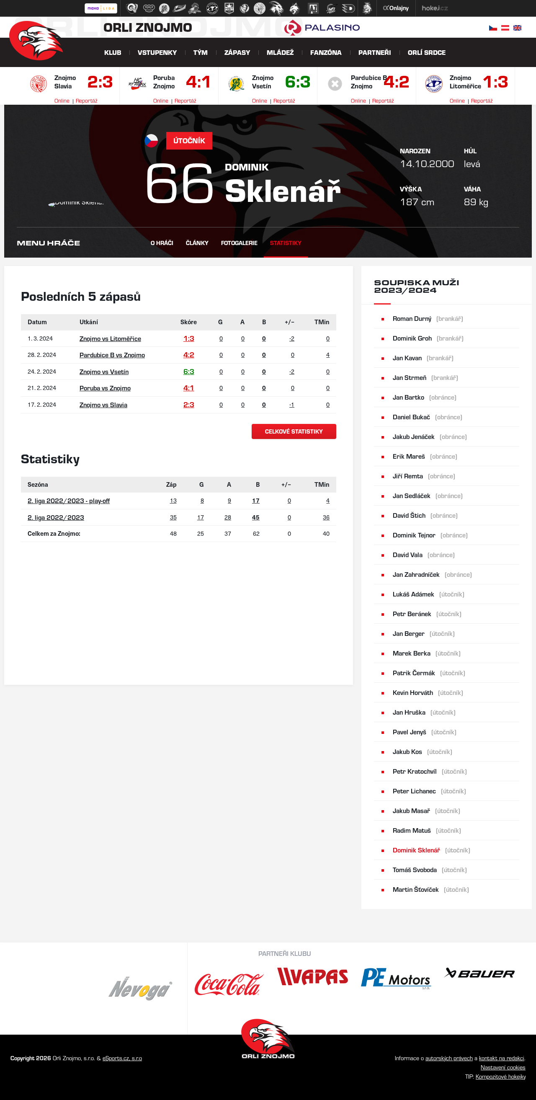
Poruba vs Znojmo (105, 387)
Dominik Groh (428, 337)
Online (62, 100)
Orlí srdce (427, 52)
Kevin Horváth (428, 692)
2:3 (99, 82)
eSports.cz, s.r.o (122, 1058)
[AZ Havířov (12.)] (313, 8)
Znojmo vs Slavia (103, 404)
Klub (112, 52)
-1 (291, 404)
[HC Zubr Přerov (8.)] (244, 8)
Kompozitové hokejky (501, 1076)
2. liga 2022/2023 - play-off (69, 500)
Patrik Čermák (429, 672)
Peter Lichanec (429, 790)
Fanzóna (326, 52)
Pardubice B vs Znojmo (112, 354)
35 (173, 517)
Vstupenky (157, 52)
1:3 (494, 82)
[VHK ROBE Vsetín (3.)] (164, 8)
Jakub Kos (422, 751)
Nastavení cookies (503, 1067)
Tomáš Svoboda (430, 869)
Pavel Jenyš (424, 731)
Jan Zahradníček (432, 574)
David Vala (424, 554)
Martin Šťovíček (431, 889)
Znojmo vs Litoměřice (110, 338)
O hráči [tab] (162, 243)
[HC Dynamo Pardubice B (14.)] (348, 8)
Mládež (280, 52)
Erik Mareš (425, 456)
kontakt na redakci (501, 1058)
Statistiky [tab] (286, 243)
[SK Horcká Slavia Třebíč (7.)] (229, 8)
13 (173, 500)
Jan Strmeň (425, 377)
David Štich (425, 515)
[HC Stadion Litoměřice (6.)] (212, 8)
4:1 (198, 82)
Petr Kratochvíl (430, 771)
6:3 (297, 82)
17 (200, 517)
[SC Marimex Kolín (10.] (276, 8)
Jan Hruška (424, 712)
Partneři (374, 52)
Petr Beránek (427, 613)
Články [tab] (197, 243)
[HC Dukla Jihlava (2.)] (149, 8)
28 (227, 517)
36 (326, 517)
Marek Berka (427, 652)
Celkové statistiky (294, 431)
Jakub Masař (426, 810)
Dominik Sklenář (431, 849)
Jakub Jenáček (430, 436)
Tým (200, 52)
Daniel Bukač (427, 416)
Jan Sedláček (428, 495)
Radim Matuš (427, 830)
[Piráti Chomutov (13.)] (331, 8)
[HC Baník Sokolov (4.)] (179, 8)
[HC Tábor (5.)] (195, 8)
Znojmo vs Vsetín (104, 371)
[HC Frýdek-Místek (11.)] (295, 8)
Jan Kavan (423, 357)
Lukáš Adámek (428, 593)
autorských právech (449, 1058)
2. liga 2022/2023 (56, 517)
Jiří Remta (424, 475)
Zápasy (237, 52)
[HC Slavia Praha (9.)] (259, 8)
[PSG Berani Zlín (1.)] (132, 8)
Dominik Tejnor (430, 534)
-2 (291, 338)
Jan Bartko (424, 396)
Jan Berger (424, 633)
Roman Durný (428, 318)
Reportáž (86, 100)
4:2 (396, 82)
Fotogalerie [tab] (239, 243)
